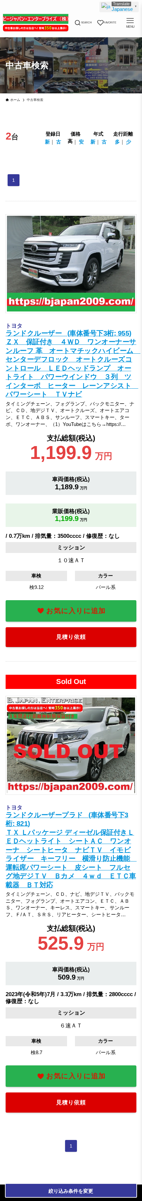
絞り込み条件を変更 (71, 1191)
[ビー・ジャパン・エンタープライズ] (36, 23)
